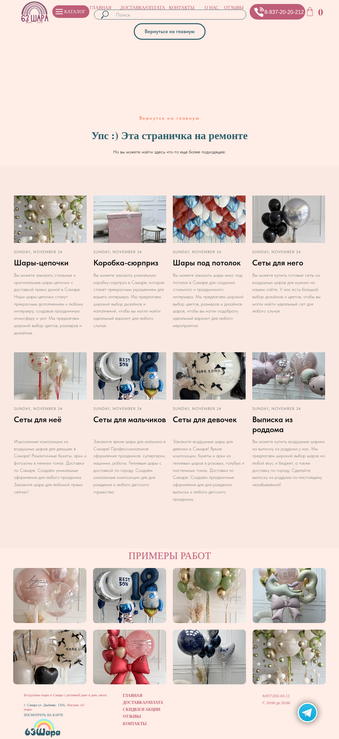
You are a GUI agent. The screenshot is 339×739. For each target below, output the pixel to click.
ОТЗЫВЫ (234, 7)
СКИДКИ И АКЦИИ (141, 709)
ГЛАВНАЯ (100, 7)
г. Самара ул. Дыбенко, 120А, (45, 705)
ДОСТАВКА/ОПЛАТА (142, 7)
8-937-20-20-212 (284, 12)
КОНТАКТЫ (181, 7)
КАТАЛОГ (74, 11)
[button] (259, 12)
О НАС (211, 7)
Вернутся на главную (169, 118)
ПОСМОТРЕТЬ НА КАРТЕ (43, 714)
